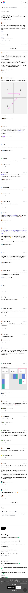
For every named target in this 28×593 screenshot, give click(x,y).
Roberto (4, 285)
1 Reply (2, 570)
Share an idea (4, 34)
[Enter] (2, 7)
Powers (4, 23)
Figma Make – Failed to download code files (9, 563)
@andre (5, 215)
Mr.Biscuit (5, 126)
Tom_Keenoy (5, 348)
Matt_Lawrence (6, 416)
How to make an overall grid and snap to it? (9, 537)
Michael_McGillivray (7, 363)
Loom (2, 31)
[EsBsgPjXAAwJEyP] (14, 113)
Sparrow (4, 463)
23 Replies (3, 565)
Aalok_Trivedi (5, 52)
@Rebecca (20, 230)
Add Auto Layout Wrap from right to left (9, 550)
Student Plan (3, 577)
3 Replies (3, 575)
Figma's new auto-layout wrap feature (8, 553)
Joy (3, 252)
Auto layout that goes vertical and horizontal (9, 541)
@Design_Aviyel (14, 230)
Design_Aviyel (6, 187)
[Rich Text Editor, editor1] (14, 519)
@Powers (3, 230)
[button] (1, 2)
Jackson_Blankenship (7, 308)
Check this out (20, 130)
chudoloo (5, 212)
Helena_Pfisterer (6, 430)
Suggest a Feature (5, 11)
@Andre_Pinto (8, 230)
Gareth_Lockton (6, 490)
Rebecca (5, 158)
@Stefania (25, 230)
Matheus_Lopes (6, 334)
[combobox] (14, 7)
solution (15, 215)
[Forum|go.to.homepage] (4, 2)
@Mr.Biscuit (3, 174)
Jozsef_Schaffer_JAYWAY (8, 78)
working (11, 215)
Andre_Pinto (5, 172)
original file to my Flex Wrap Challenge (13, 231)
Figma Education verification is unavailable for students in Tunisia (14, 567)
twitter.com (3, 115)
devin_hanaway (6, 297)
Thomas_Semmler (6, 401)
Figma (2, 469)
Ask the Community (5, 538)
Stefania (4, 144)
